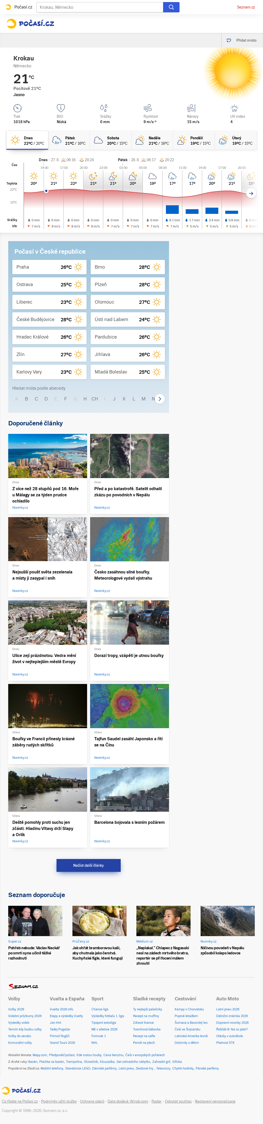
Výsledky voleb (18, 1023)
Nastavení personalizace (215, 1101)
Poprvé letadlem (186, 1016)
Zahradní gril (161, 1062)
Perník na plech (144, 1043)
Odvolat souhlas (178, 1101)
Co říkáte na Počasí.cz (20, 1101)
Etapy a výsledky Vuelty (66, 1016)
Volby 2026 (16, 1009)
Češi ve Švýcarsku (187, 1029)
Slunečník (91, 1062)
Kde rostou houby (89, 1055)
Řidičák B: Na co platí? (232, 1029)
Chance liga (99, 1009)
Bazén (32, 1062)
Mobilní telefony (52, 1068)
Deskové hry (145, 1068)
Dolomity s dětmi (187, 1043)
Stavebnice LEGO (77, 1068)
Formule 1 (98, 1036)
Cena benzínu (113, 1055)
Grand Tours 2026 (62, 1043)
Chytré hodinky (183, 1068)
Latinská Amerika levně (191, 1036)
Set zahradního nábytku (133, 1062)
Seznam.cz (246, 7)
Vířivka (177, 1062)
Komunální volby (20, 1043)
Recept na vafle (144, 1036)
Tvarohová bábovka (147, 1029)
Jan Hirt (55, 1023)
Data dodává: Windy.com (128, 1101)
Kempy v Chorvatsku (189, 1009)
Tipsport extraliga (103, 1023)
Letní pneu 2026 (227, 1009)
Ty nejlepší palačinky (147, 1009)
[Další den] (251, 193)
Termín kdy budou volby (25, 1029)
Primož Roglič (59, 1036)
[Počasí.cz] (30, 24)
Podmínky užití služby (59, 1101)
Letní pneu (126, 1068)
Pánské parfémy (207, 1068)
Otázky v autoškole (229, 1036)
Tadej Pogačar (60, 1029)
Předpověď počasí (61, 1055)
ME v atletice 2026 (104, 1029)
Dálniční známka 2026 (232, 1016)
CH (94, 398)
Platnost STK (225, 1043)
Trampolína (74, 1062)
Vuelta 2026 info (61, 1009)
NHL (94, 1043)
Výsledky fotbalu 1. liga (107, 1016)
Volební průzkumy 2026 (25, 1016)
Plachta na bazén (51, 1062)
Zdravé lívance (143, 1023)
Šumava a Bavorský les (191, 1023)
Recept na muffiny (146, 1016)
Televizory (163, 1068)
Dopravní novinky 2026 (232, 1023)
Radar (157, 1101)
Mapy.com (40, 1055)
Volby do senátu (19, 1036)
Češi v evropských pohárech (145, 1055)
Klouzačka (107, 1062)
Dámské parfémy (104, 1068)
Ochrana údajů (92, 1101)
